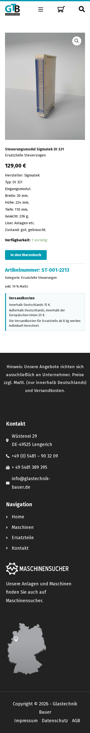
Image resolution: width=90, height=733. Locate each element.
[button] (40, 9)
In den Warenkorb (25, 255)
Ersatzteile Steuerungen (25, 155)
